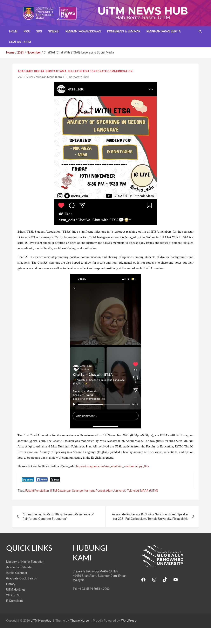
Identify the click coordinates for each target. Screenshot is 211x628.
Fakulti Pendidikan (37, 490)
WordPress (128, 620)
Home (13, 31)
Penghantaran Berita (164, 31)
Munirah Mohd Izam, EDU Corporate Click (62, 77)
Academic (25, 71)
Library (10, 584)
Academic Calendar (19, 567)
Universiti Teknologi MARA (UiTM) (136, 490)
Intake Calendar (16, 573)
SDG (39, 31)
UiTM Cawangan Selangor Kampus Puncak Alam (81, 490)
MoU (27, 31)
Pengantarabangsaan (83, 31)
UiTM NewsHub (41, 620)
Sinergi (53, 31)
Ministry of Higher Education (25, 562)
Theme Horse (79, 620)
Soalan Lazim (20, 42)
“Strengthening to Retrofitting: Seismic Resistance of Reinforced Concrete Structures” (58, 517)
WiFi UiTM (12, 595)
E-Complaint (14, 601)
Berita (39, 71)
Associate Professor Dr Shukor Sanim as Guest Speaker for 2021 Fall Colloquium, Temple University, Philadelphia (150, 517)
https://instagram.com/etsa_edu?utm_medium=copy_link (112, 466)
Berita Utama (56, 71)
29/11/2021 (25, 77)
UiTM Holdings (16, 589)
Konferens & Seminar (123, 31)
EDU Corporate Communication (107, 71)
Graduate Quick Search (21, 578)
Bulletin (75, 71)
